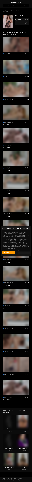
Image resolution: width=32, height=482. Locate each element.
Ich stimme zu (8, 253)
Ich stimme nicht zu (24, 253)
